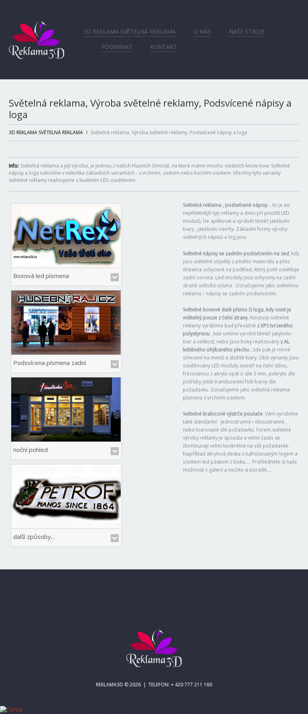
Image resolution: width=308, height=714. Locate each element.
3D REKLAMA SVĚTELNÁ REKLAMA (129, 31)
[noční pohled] (66, 408)
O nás (202, 31)
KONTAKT (163, 46)
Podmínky (116, 46)
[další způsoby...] (66, 495)
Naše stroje (247, 31)
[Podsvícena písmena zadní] (66, 322)
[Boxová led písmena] (66, 235)
